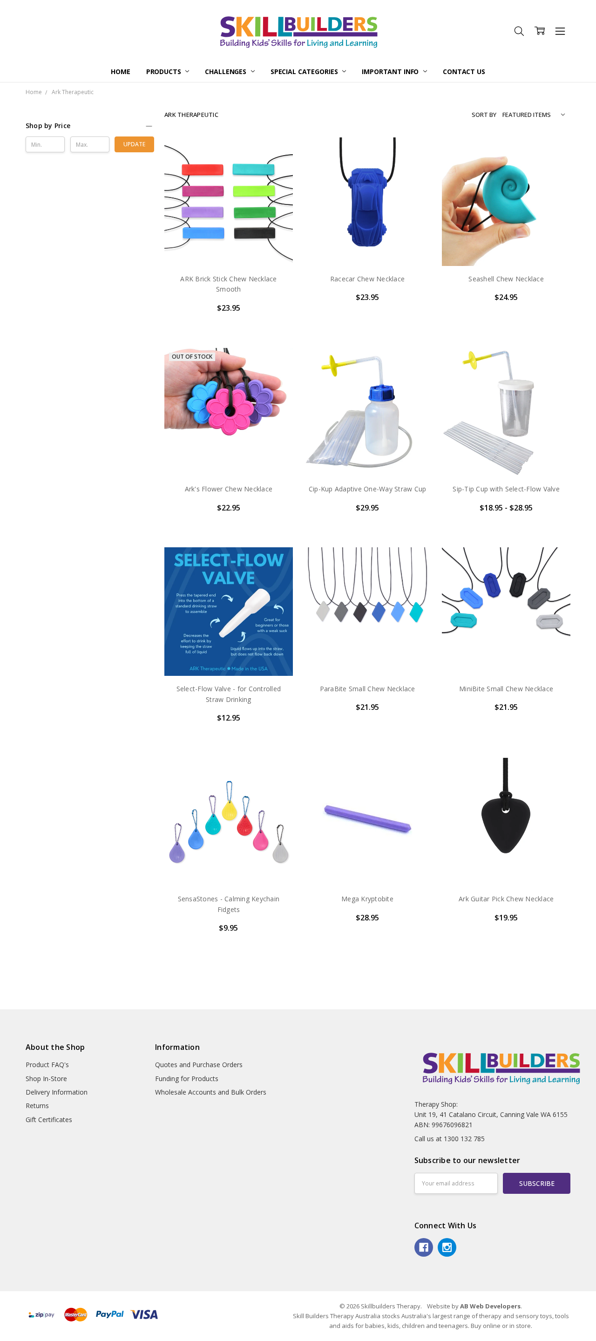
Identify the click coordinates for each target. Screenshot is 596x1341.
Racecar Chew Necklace (367, 278)
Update (134, 144)
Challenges (226, 71)
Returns (37, 1105)
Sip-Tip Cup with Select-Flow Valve (506, 488)
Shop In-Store (46, 1078)
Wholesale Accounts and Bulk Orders (210, 1092)
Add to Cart (367, 436)
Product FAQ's (47, 1064)
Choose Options (228, 246)
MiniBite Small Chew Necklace (506, 688)
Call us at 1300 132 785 (449, 1138)
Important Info (391, 71)
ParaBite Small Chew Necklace (367, 688)
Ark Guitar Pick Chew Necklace (506, 898)
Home (120, 71)
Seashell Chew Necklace (506, 278)
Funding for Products (186, 1078)
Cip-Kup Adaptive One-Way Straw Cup (368, 488)
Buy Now (367, 456)
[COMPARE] (276, 169)
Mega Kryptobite (367, 898)
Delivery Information (57, 1092)
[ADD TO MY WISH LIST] (276, 184)
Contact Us (464, 71)
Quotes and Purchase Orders (199, 1064)
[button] (90, 125)
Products (164, 71)
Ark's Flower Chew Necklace (229, 488)
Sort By (484, 114)
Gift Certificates (49, 1119)
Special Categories (305, 71)
